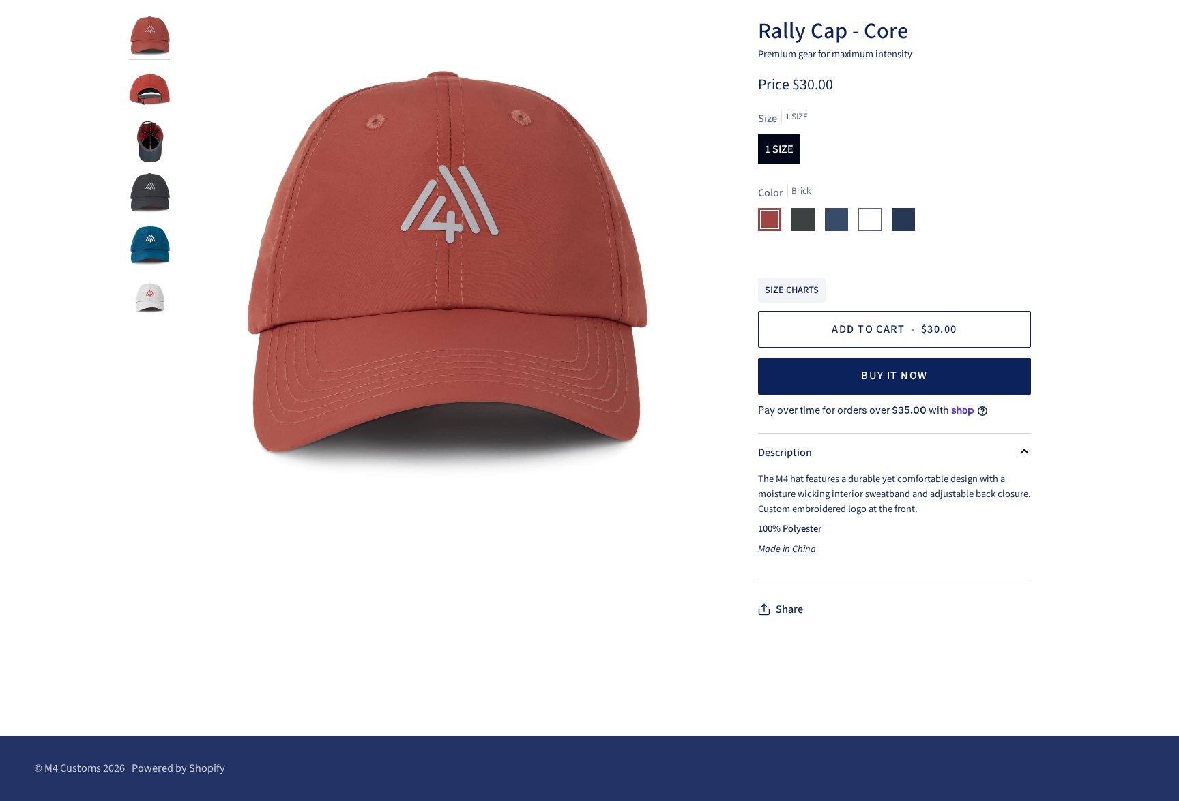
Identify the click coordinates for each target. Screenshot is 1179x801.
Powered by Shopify (178, 768)
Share (789, 609)
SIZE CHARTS (792, 290)
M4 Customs (72, 768)
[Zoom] (441, 280)
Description (785, 452)
